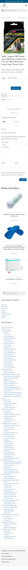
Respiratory (4, 312)
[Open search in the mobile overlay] (14, 10)
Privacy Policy (5, 553)
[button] (26, 5)
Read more (14, 220)
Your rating (5, 142)
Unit (3, 78)
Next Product (21, 17)
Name (3, 163)
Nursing (3, 310)
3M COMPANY (8, 99)
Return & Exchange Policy (9, 559)
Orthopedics (4, 97)
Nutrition (3, 317)
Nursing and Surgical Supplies (14, 96)
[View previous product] (2, 18)
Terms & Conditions (7, 556)
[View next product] (25, 18)
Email (17, 163)
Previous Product (7, 17)
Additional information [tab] (14, 109)
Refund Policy (5, 562)
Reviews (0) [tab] (14, 113)
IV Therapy (8, 212)
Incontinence (4, 306)
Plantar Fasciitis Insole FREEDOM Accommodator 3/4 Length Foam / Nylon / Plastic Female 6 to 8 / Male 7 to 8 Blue (14, 247)
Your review (5, 147)
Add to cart (15, 88)
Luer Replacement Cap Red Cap (14, 279)
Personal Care (4, 308)
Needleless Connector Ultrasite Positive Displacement (14, 215)
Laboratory (4, 315)
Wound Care (4, 305)
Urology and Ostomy (6, 314)
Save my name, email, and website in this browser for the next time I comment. (13, 174)
